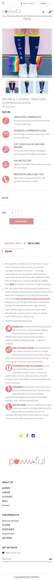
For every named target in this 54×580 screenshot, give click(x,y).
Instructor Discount (10, 520)
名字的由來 (7, 496)
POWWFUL (34, 577)
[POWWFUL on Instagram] (33, 436)
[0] (49, 12)
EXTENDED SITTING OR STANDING (27, 365)
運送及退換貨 (8, 529)
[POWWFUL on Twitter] (21, 436)
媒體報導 (6, 488)
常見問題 (6, 525)
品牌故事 (6, 492)
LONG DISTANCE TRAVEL (23, 347)
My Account (28, 3)
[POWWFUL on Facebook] (27, 436)
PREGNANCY (17, 387)
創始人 (5, 501)
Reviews (6, 505)
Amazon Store (8, 533)
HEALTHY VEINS (19, 404)
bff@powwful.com (12, 552)
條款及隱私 (7, 538)
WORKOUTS (17, 326)
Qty (4, 212)
